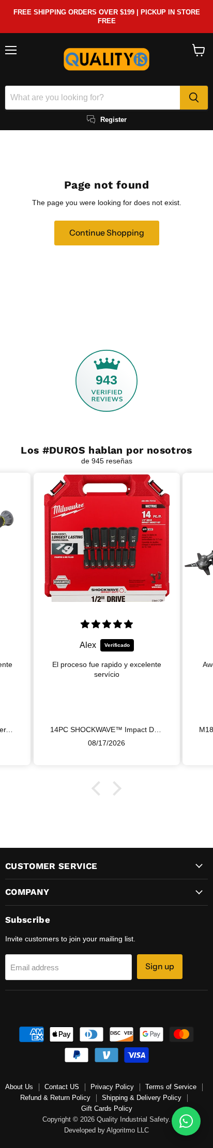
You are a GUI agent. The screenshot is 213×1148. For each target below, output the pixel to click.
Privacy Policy (112, 1087)
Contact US (61, 1087)
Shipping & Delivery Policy (141, 1098)
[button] (99, 788)
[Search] (194, 98)
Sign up (159, 966)
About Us (19, 1087)
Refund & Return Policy (55, 1098)
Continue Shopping (106, 233)
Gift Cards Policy (106, 1108)
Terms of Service (170, 1087)
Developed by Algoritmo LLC (106, 1130)
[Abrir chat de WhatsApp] (186, 1121)
